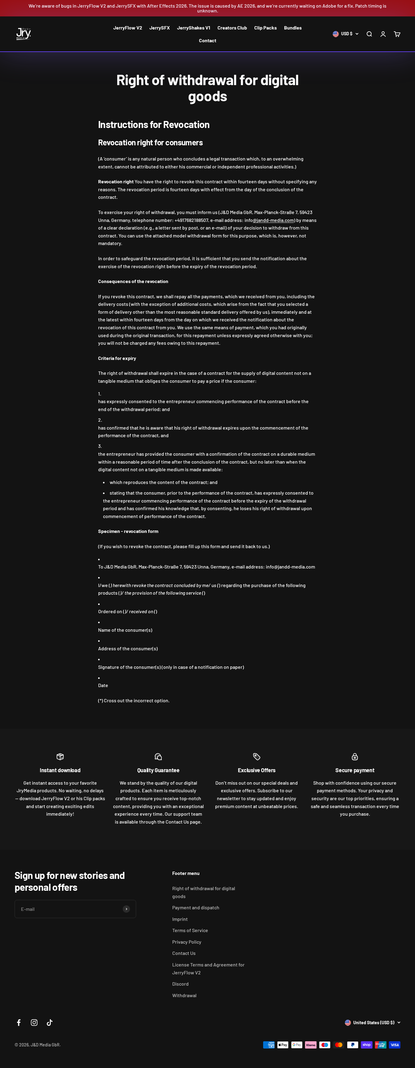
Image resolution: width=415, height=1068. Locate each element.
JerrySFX (159, 27)
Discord (180, 984)
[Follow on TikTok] (50, 1022)
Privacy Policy (186, 942)
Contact (207, 40)
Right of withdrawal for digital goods (203, 892)
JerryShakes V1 (193, 27)
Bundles (293, 27)
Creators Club (232, 27)
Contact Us (184, 953)
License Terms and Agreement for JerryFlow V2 (208, 968)
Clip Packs (265, 27)
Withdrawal (184, 995)
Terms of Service (190, 930)
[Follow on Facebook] (19, 1022)
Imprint (180, 919)
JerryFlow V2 (127, 27)
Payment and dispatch (195, 907)
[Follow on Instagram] (34, 1022)
